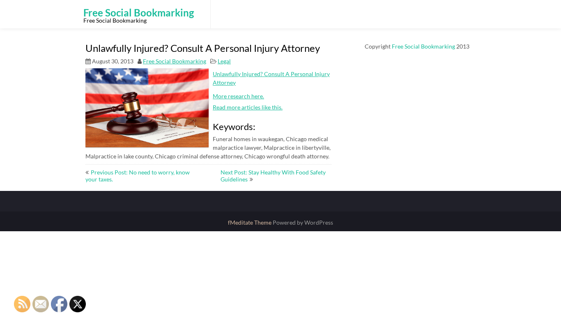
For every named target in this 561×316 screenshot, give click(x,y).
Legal (224, 61)
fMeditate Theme (250, 222)
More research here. (238, 96)
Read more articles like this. (248, 107)
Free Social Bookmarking (174, 61)
